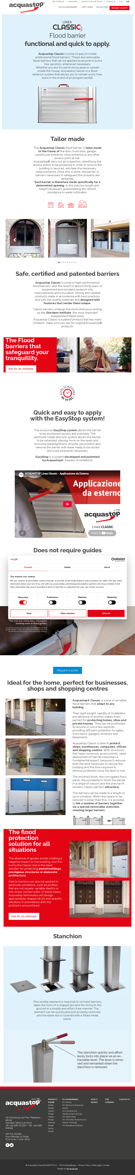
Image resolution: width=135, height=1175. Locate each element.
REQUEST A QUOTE (120, 8)
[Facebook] (7, 1145)
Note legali (97, 1165)
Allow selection (68, 613)
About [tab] (107, 567)
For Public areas (69, 1117)
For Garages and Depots (72, 1125)
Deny (29, 613)
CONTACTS (110, 2)
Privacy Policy (84, 1165)
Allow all (106, 613)
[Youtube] (12, 1145)
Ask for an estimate (21, 368)
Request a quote (67, 670)
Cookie (106, 1165)
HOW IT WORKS (87, 7)
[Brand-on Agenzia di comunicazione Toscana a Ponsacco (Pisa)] (72, 1169)
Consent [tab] (28, 567)
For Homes (67, 1102)
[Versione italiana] (128, 1)
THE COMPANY (58, 2)
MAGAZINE (73, 2)
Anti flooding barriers (68, 7)
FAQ (121, 2)
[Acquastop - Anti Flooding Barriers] (26, 7)
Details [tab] (67, 567)
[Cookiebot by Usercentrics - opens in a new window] (113, 560)
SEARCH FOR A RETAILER (91, 2)
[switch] (52, 602)
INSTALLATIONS (102, 7)
